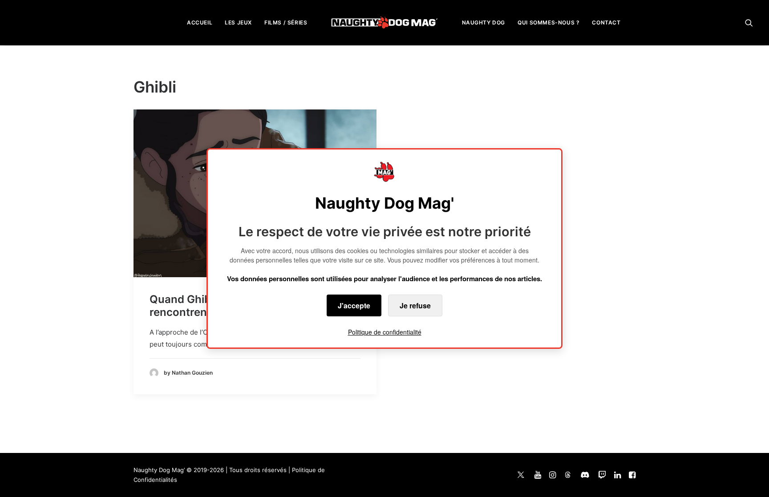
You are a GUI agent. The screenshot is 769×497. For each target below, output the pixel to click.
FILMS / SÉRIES (285, 22)
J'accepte (354, 305)
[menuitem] (200, 22)
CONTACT (606, 22)
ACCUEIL (199, 22)
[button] (749, 22)
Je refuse (415, 305)
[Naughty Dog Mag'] (385, 22)
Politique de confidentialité (384, 331)
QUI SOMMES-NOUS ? (548, 22)
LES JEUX (238, 22)
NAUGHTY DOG (484, 22)
